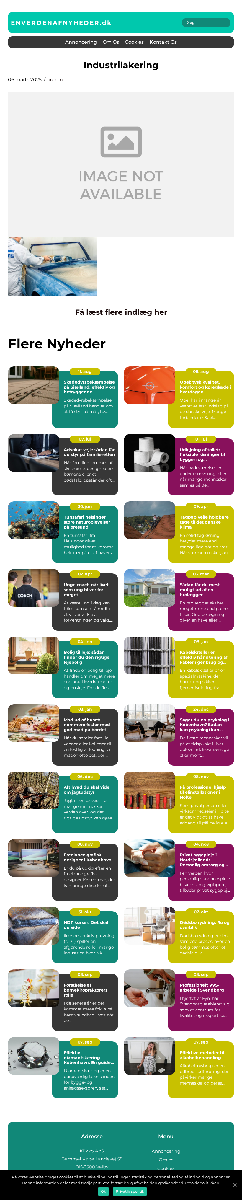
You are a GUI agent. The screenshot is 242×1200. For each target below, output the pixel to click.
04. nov (201, 844)
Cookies (134, 42)
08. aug (201, 371)
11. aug (85, 371)
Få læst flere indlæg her (121, 312)
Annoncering (81, 42)
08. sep (85, 974)
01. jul (201, 439)
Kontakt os (163, 42)
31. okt (85, 911)
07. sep (85, 1042)
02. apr (85, 574)
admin (55, 79)
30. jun (85, 506)
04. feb (85, 641)
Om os (111, 42)
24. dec (201, 709)
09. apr (201, 506)
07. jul (85, 439)
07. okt (201, 911)
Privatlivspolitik (130, 1191)
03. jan (85, 709)
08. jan (201, 641)
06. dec (85, 776)
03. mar (201, 574)
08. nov (201, 776)
